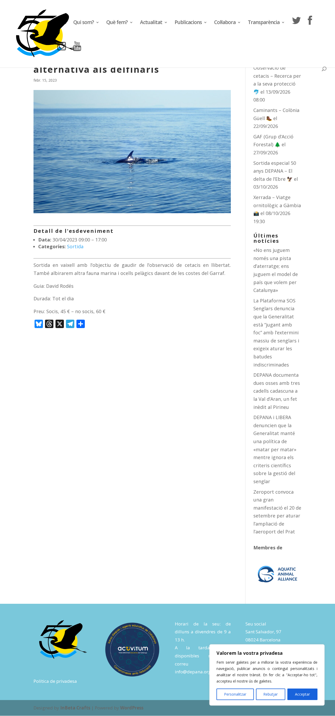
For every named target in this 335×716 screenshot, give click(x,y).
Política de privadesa (55, 681)
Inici (61, 23)
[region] (267, 675)
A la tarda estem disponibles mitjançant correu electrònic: (203, 656)
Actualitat (151, 23)
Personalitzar (235, 694)
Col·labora (225, 23)
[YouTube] (77, 54)
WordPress (131, 708)
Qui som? (83, 23)
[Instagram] (61, 54)
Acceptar (302, 694)
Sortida (75, 246)
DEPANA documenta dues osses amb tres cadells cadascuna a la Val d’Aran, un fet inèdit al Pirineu (276, 391)
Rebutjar (270, 694)
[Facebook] (310, 28)
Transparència (264, 23)
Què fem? (117, 23)
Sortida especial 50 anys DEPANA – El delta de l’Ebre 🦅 (274, 171)
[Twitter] (296, 28)
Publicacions (188, 23)
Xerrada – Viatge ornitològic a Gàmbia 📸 (277, 205)
